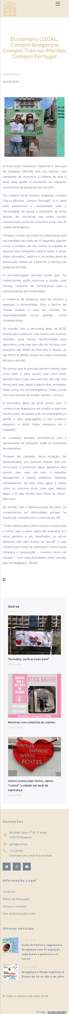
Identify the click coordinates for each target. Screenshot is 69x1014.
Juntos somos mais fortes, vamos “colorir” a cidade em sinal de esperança (30, 786)
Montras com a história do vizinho (31, 722)
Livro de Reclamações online (19, 914)
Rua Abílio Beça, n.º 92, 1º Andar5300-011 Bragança (28, 835)
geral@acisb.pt (18, 844)
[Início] (10, 9)
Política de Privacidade (16, 899)
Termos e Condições (15, 906)
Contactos (9, 892)
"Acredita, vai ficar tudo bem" (28, 659)
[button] (34, 127)
